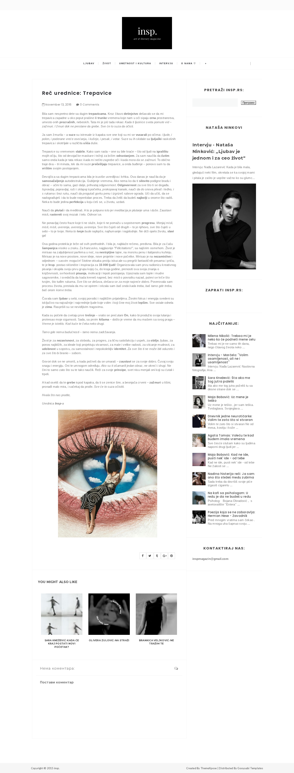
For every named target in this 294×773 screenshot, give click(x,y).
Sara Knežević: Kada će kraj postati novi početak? (62, 644)
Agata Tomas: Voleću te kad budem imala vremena (231, 437)
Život (107, 63)
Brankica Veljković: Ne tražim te (156, 642)
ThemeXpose (209, 768)
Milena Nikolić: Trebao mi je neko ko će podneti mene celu (231, 338)
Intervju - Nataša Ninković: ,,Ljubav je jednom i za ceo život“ (219, 151)
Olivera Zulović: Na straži (109, 640)
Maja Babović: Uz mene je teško (228, 399)
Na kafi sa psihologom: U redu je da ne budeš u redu (229, 495)
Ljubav (88, 63)
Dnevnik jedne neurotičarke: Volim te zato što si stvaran (230, 418)
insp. (57, 768)
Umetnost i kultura (135, 63)
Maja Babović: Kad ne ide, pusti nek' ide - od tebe (228, 456)
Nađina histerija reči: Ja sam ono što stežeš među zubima (231, 475)
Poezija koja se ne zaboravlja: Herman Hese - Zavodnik (231, 514)
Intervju (166, 63)
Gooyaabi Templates (250, 768)
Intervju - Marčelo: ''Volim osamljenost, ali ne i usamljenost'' (228, 358)
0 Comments (89, 105)
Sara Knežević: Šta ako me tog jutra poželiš (229, 380)
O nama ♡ (188, 63)
